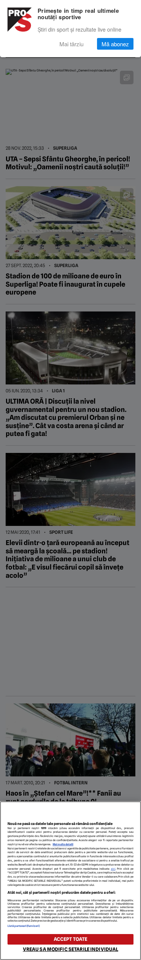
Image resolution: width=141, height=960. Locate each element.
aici (113, 868)
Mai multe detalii (63, 844)
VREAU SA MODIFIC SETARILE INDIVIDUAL (70, 949)
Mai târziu (71, 44)
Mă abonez (115, 44)
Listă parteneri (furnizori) (24, 926)
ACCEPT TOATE (71, 939)
